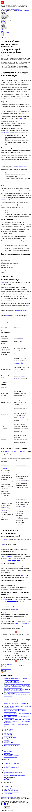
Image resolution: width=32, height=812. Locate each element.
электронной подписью (14, 560)
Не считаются (4, 282)
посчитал (3, 510)
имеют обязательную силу (22, 623)
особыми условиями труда (20, 166)
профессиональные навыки (20, 310)
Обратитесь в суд (5, 547)
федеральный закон (19, 363)
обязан (22, 338)
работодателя (17, 371)
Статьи (5, 37)
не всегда (5, 539)
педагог (8, 315)
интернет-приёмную (12, 601)
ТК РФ (15, 353)
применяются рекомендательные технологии (13, 796)
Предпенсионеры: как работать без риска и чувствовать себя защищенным (14, 682)
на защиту (3, 544)
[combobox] (7, 807)
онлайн (16, 609)
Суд (22, 480)
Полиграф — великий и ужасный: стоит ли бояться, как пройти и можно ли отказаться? (17, 690)
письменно (9, 556)
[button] (2, 30)
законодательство (5, 132)
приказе (3, 199)
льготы (19, 118)
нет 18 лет (23, 413)
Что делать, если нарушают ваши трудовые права (16, 685)
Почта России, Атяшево (24, 719)
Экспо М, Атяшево (23, 724)
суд (7, 155)
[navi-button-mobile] (2, 34)
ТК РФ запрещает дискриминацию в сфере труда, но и (14, 451)
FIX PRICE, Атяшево (21, 710)
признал (5, 468)
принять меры (4, 599)
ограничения (5, 298)
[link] (3, 26)
